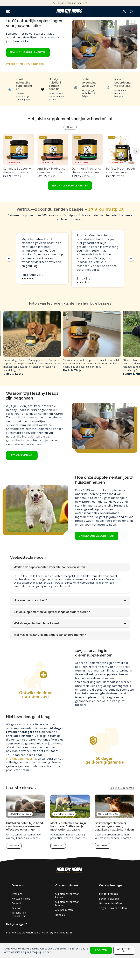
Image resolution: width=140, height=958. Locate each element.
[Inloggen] (124, 12)
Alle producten (64, 909)
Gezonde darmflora (111, 903)
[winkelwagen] (131, 12)
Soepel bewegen (109, 898)
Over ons (17, 893)
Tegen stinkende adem (113, 908)
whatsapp (32, 932)
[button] (8, 11)
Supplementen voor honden (67, 903)
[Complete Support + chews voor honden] (18, 149)
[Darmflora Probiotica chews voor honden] (87, 149)
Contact (16, 903)
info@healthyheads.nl (21, 758)
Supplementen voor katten (67, 895)
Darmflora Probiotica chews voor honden (86, 170)
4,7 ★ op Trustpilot (106, 209)
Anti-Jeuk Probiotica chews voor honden (51, 170)
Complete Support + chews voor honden (17, 170)
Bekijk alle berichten (121, 787)
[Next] (136, 151)
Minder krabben (108, 893)
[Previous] (4, 151)
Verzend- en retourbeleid (19, 914)
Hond (70, 127)
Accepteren (124, 950)
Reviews (17, 908)
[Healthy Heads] (70, 11)
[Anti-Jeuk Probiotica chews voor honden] (52, 149)
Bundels (60, 914)
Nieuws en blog (21, 898)
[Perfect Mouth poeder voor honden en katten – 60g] (121, 149)
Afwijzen (101, 950)
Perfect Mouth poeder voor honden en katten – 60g (121, 170)
